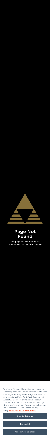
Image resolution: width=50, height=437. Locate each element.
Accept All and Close (25, 432)
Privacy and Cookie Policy (22, 410)
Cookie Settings (25, 416)
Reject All (25, 424)
